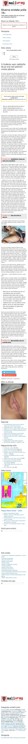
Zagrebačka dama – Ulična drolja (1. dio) (13, 427)
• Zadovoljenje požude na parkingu (9, 570)
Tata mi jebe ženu (8, 439)
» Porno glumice (6, 40)
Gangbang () (17, 711)
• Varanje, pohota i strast (7, 567)
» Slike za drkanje (6, 37)
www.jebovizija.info (20, 99)
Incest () (12, 719)
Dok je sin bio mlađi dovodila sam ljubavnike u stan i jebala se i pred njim (15, 521)
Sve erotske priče (5, 737)
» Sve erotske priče (6, 34)
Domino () (16, 726)
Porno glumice (22, 737)
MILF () (13, 718)
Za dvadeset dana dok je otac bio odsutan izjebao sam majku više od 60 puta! (14, 425)
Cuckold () (12, 722)
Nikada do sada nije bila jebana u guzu (13, 435)
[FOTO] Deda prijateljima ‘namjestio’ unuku (14, 442)
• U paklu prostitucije (6, 565)
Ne (4, 54)
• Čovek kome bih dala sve (7, 568)
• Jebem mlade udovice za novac (9, 577)
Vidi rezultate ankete (14, 59)
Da (4, 52)
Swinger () (8, 724)
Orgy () (4, 726)
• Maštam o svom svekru (7, 561)
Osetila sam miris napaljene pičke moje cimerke (15, 429)
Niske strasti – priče (14, 510)
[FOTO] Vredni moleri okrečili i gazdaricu (13, 440)
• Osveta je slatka (5, 563)
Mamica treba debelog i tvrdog (11, 513)
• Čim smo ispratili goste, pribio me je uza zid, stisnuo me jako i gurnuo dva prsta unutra (13, 572)
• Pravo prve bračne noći (7, 560)
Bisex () (13, 727)
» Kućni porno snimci (7, 44)
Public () (16, 712)
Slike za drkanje (14, 737)
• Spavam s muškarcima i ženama (9, 564)
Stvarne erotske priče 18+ (13, 11)
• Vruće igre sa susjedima (7, 558)
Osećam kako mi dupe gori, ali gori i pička (14, 433)
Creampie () (5, 709)
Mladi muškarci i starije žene (7, 729)
